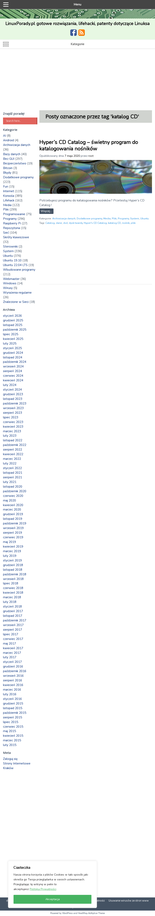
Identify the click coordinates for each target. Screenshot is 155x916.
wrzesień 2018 (13, 579)
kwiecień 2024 (13, 380)
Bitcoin (8, 168)
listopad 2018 (12, 570)
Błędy (7, 173)
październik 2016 (14, 671)
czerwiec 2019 (13, 537)
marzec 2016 (12, 690)
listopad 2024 (12, 357)
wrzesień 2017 (13, 625)
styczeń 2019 (12, 560)
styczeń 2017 (12, 662)
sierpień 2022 (12, 450)
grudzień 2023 (13, 394)
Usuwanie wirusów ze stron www (129, 901)
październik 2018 (14, 574)
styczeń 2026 (12, 316)
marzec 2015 (12, 740)
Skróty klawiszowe (16, 237)
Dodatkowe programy (89, 218)
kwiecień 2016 (13, 685)
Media (107, 218)
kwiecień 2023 (13, 427)
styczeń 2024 (12, 390)
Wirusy (8, 288)
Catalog (50, 223)
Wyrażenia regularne (17, 293)
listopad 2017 (12, 616)
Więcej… (46, 211)
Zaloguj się (10, 759)
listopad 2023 (12, 399)
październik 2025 (14, 330)
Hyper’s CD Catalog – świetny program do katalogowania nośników (88, 145)
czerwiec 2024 (13, 376)
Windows (9, 283)
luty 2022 (9, 463)
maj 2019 (9, 542)
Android (8, 140)
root (90, 156)
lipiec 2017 (10, 634)
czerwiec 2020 (13, 496)
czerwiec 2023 (13, 422)
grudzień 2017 (13, 611)
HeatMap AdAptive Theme (91, 913)
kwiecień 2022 (13, 454)
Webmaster (11, 279)
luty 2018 (9, 602)
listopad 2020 (12, 487)
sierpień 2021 (12, 477)
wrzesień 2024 (13, 366)
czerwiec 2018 (13, 588)
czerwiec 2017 (13, 639)
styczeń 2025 (12, 348)
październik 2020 (14, 491)
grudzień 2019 (13, 514)
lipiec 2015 (10, 722)
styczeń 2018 (12, 606)
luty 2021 (9, 482)
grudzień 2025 (13, 320)
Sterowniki (10, 246)
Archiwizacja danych (63, 218)
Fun (5, 187)
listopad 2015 (12, 708)
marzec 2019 (12, 551)
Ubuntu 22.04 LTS (15, 265)
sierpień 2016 (12, 680)
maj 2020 (9, 500)
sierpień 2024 (12, 371)
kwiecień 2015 (13, 736)
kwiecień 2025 (13, 339)
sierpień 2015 (12, 717)
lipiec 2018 (10, 583)
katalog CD (114, 223)
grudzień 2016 (13, 666)
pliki (133, 223)
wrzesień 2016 (13, 676)
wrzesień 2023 (13, 408)
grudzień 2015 (13, 703)
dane (59, 223)
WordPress (67, 913)
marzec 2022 (12, 459)
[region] (52, 884)
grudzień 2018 (13, 565)
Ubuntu (144, 218)
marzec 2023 (12, 431)
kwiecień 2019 (13, 547)
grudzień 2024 (13, 353)
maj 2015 (9, 731)
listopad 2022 (12, 440)
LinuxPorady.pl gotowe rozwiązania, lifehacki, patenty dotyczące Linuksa (77, 24)
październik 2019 (14, 523)
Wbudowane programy (19, 270)
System (134, 218)
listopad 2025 (12, 325)
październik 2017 (14, 620)
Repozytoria (11, 228)
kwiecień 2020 (13, 505)
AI (4, 136)
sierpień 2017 (12, 630)
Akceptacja (52, 899)
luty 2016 (9, 694)
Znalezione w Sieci (16, 302)
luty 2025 (9, 343)
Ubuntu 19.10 (12, 260)
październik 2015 (14, 713)
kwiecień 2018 (13, 593)
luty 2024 (9, 385)
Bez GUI (8, 159)
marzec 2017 (12, 653)
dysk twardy (76, 223)
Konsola (8, 196)
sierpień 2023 (12, 413)
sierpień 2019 (12, 533)
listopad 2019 (12, 519)
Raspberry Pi (12, 223)
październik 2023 (14, 403)
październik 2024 (14, 362)
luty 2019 (9, 556)
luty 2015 (9, 745)
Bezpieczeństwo (14, 163)
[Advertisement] (77, 79)
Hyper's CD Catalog (95, 223)
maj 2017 (9, 644)
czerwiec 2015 (13, 727)
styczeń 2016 (12, 699)
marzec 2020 (12, 510)
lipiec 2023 (10, 417)
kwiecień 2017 (13, 648)
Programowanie (14, 214)
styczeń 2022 (12, 468)
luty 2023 (9, 436)
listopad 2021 (12, 473)
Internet (8, 191)
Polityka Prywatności (43, 889)
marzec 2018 (12, 597)
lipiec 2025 (10, 334)
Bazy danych (11, 154)
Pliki (114, 218)
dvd (65, 223)
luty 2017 (9, 657)
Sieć (6, 233)
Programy (123, 218)
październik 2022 (14, 445)
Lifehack (8, 200)
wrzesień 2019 (13, 528)
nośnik (126, 223)
